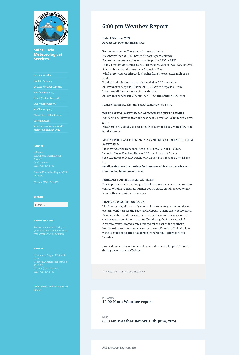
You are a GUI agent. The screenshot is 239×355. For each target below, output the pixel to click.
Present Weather (43, 75)
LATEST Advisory (43, 81)
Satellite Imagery (43, 109)
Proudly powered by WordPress (119, 347)
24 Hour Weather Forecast (48, 86)
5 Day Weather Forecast (46, 98)
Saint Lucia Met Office (133, 271)
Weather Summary (44, 92)
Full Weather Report (45, 103)
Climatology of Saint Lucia (47, 115)
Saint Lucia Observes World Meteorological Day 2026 (48, 128)
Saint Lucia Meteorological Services (48, 54)
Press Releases (41, 120)
